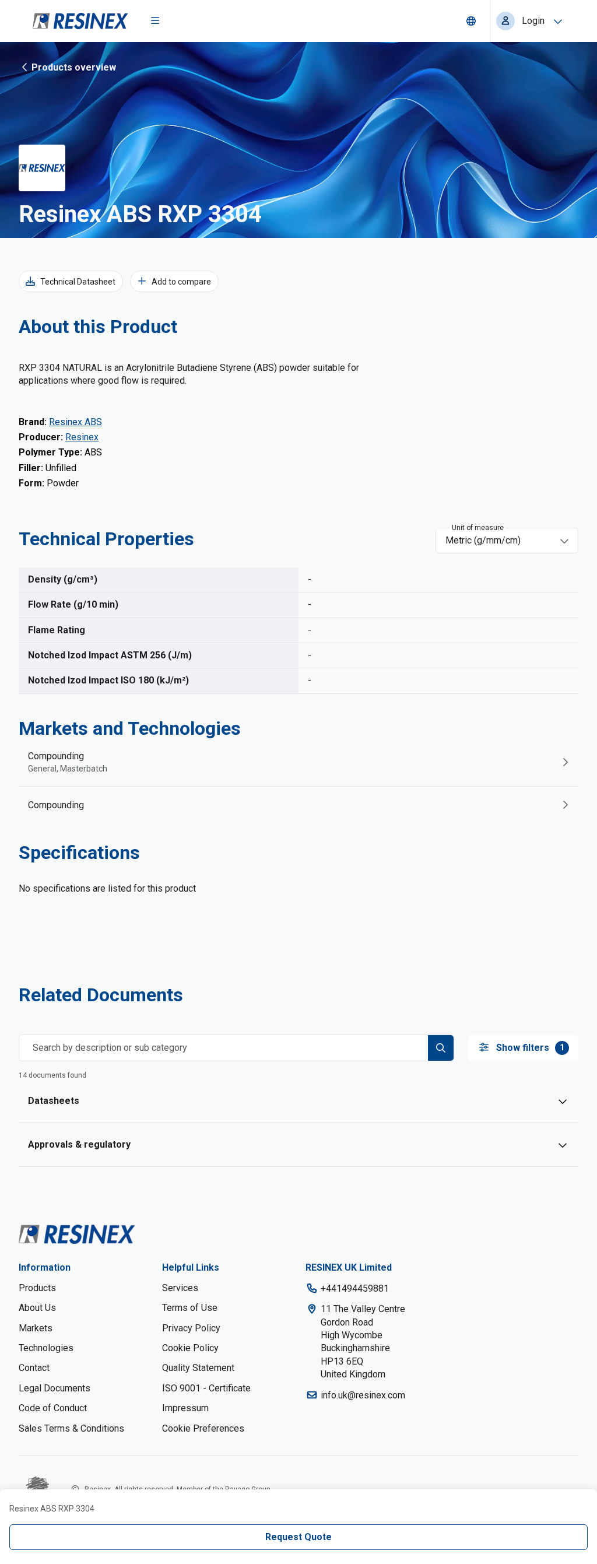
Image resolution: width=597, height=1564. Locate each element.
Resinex (82, 437)
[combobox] (498, 540)
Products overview (73, 67)
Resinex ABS (75, 421)
